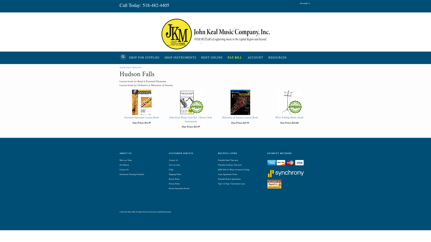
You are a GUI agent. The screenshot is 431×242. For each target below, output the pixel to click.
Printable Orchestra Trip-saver (230, 165)
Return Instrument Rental (179, 188)
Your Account (174, 165)
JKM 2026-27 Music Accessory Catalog (234, 169)
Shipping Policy (175, 174)
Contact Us (124, 169)
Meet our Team (126, 160)
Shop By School (125, 67)
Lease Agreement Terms (227, 174)
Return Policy (174, 179)
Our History (124, 165)
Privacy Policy (174, 184)
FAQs (171, 169)
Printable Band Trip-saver (228, 160)
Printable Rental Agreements (229, 179)
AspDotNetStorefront (164, 212)
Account (304, 3)
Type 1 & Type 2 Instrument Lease (231, 184)
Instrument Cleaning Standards (132, 174)
